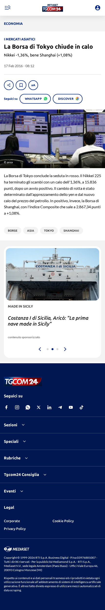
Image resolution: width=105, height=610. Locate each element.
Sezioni (10, 425)
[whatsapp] (27, 407)
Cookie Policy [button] (63, 521)
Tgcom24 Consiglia (21, 474)
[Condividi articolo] (9, 85)
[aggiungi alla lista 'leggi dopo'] (21, 85)
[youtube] (70, 407)
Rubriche (12, 458)
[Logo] (52, 8)
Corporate (12, 521)
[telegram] (60, 407)
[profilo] (97, 7)
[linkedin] (49, 407)
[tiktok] (81, 407)
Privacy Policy (15, 529)
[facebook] (6, 407)
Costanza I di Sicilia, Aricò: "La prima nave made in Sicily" (48, 321)
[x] (38, 407)
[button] (52, 8)
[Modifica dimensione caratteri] (33, 85)
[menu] (7, 7)
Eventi (10, 491)
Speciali (11, 441)
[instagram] (17, 407)
